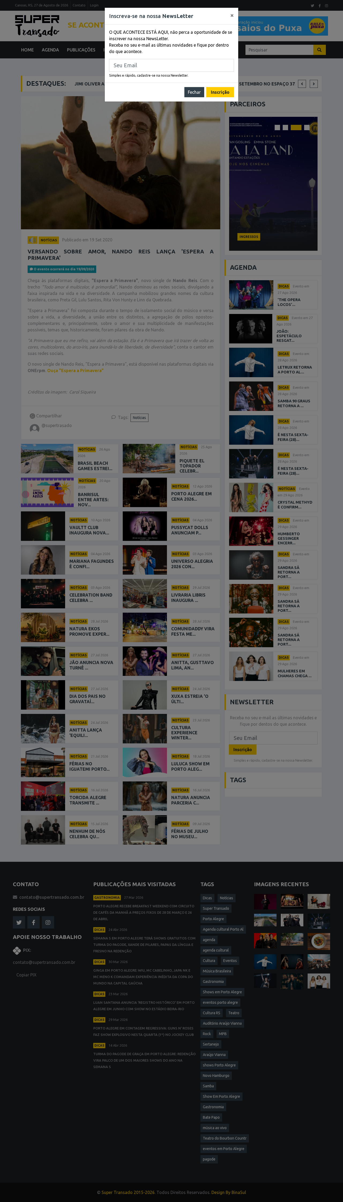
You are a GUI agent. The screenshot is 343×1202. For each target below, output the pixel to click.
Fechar (194, 92)
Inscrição (220, 92)
